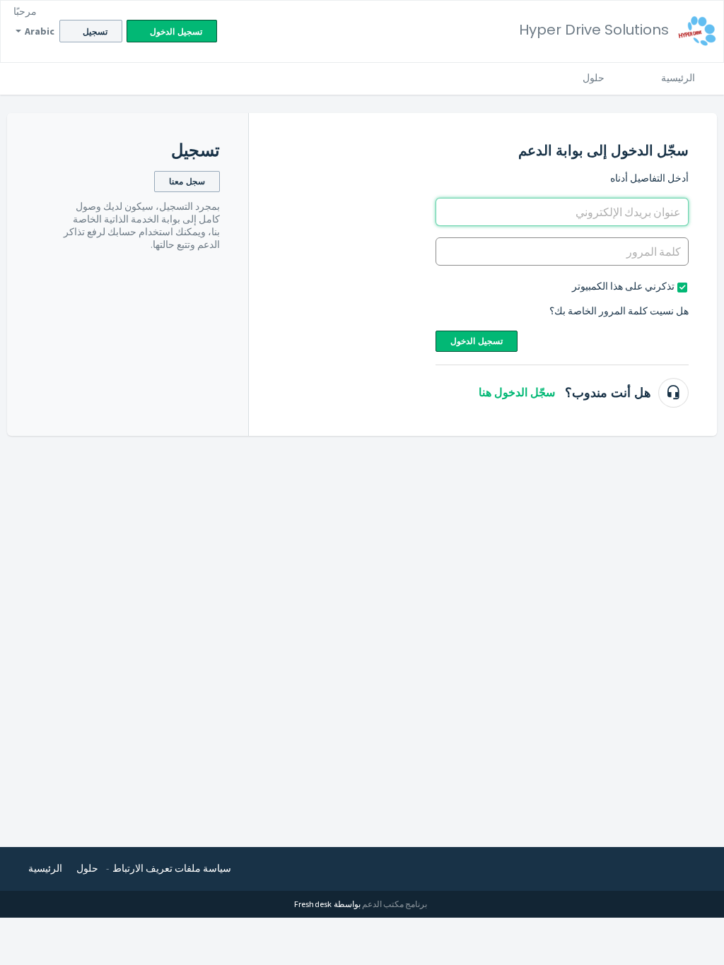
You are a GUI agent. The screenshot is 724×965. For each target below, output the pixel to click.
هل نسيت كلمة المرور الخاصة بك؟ (619, 310)
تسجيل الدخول (476, 341)
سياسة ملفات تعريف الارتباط (171, 868)
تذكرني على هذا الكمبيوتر (623, 286)
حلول (594, 77)
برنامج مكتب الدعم (394, 904)
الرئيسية (678, 77)
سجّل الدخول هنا (517, 392)
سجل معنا (187, 181)
